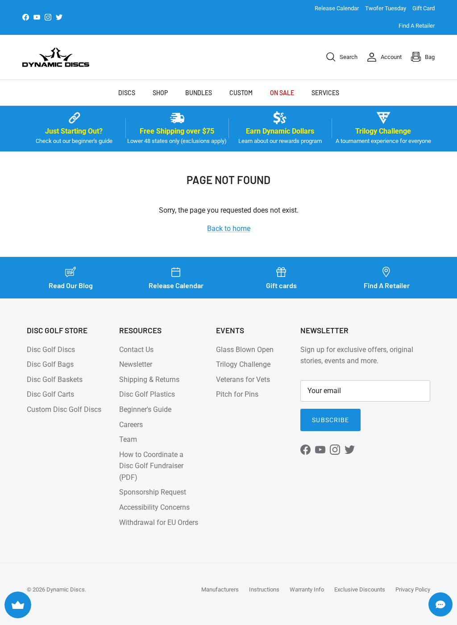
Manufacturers (220, 589)
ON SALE (282, 92)
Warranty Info (307, 589)
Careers (131, 424)
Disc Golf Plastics (147, 394)
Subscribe (330, 420)
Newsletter (135, 364)
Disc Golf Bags (50, 364)
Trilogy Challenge (243, 364)
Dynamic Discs (65, 589)
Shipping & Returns (149, 379)
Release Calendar (337, 8)
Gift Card (423, 8)
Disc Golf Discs (51, 349)
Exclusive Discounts (359, 589)
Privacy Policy (412, 589)
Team (128, 439)
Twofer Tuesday (385, 8)
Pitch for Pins (237, 394)
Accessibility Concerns (154, 507)
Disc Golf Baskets (55, 379)
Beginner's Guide (145, 409)
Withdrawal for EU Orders (158, 522)
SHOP (160, 92)
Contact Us (136, 349)
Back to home (228, 228)
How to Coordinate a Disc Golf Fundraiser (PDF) (151, 466)
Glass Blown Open (245, 349)
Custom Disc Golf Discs (64, 409)
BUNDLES (198, 92)
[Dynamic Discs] (55, 57)
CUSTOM (241, 92)
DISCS (126, 92)
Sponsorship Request (152, 492)
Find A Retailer (417, 25)
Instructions (264, 589)
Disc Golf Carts (50, 394)
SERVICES (325, 92)
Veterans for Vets (243, 379)
